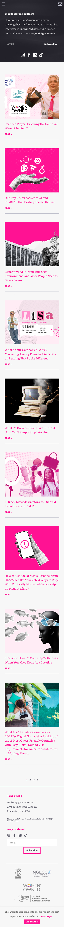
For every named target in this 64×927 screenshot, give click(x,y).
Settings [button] (46, 916)
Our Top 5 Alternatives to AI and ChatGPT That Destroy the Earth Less (29, 200)
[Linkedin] (35, 55)
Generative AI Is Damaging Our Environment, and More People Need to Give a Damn (31, 275)
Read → (9, 134)
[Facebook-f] (29, 55)
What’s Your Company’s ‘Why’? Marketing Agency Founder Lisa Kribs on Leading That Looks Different (30, 354)
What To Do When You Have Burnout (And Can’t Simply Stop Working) (30, 430)
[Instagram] (22, 55)
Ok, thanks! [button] (32, 922)
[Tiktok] (41, 55)
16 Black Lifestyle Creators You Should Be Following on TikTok (30, 504)
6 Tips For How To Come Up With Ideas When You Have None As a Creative (31, 660)
